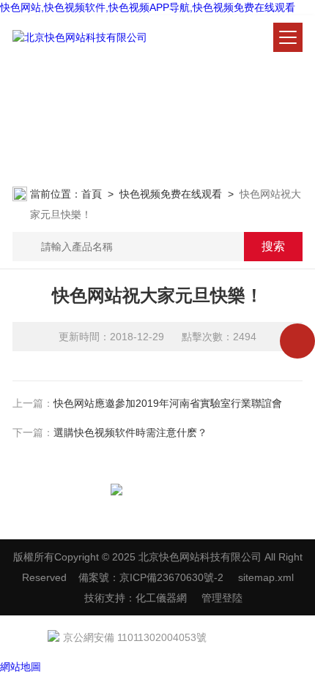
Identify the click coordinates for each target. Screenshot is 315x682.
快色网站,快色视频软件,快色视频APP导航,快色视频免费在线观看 (147, 7)
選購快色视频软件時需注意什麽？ (130, 432)
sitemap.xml (266, 577)
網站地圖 (20, 666)
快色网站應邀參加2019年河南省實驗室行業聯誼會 (167, 403)
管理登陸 (221, 598)
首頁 (91, 194)
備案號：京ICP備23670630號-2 (150, 577)
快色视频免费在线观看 (170, 194)
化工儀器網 (161, 598)
